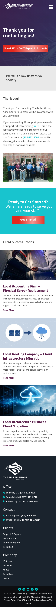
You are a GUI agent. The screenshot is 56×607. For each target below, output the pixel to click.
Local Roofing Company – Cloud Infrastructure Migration (27, 356)
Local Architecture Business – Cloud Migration (26, 424)
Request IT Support (12, 534)
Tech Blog (8, 546)
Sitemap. (46, 597)
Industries (7, 565)
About (6, 569)
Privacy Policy (9, 600)
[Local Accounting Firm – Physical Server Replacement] (28, 279)
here (36, 126)
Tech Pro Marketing (31, 597)
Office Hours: (23, 519)
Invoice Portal (9, 538)
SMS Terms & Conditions (30, 600)
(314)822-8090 (31, 137)
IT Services (8, 561)
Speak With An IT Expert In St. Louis (25, 48)
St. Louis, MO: (20, 492)
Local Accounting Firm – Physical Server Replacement (25, 288)
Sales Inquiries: (21, 515)
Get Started (28, 219)
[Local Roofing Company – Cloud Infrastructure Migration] (28, 347)
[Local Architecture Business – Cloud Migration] (28, 414)
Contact (7, 578)
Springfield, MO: (21, 497)
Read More (8, 309)
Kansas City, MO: (22, 501)
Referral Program (11, 542)
